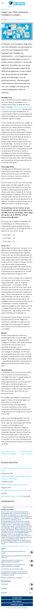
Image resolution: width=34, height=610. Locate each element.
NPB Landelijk (5, 9)
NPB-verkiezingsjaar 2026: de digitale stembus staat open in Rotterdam (16, 477)
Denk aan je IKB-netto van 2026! (11, 496)
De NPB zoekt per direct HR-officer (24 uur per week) (16, 469)
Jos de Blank (24, 19)
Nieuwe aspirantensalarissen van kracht (13, 484)
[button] (2, 3)
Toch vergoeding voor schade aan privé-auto (15, 490)
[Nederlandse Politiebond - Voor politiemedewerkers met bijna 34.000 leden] (17, 3)
